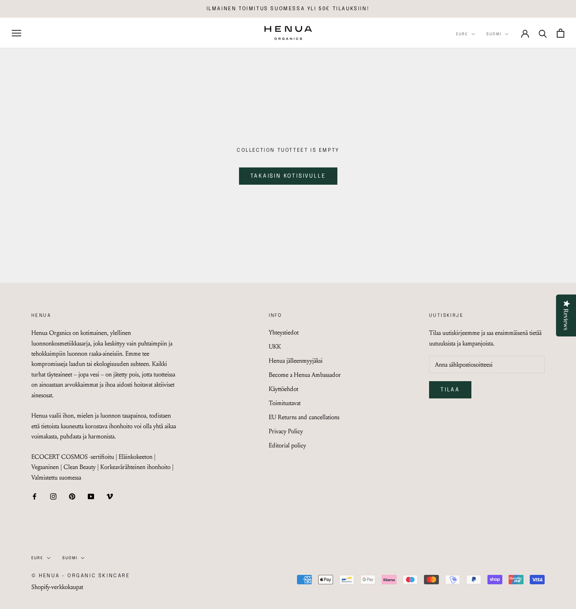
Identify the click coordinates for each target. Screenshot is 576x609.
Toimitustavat (285, 403)
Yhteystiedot (284, 332)
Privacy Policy (286, 431)
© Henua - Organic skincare (80, 575)
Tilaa (450, 390)
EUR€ (462, 34)
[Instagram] (53, 496)
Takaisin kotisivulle (288, 176)
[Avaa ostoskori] (560, 33)
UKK (275, 346)
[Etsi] (543, 33)
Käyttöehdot (283, 389)
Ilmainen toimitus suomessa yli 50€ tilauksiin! (288, 8)
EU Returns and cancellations (304, 417)
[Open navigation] (16, 32)
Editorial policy (287, 445)
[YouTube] (91, 496)
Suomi (494, 34)
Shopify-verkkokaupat (57, 587)
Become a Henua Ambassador (305, 374)
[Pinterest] (72, 496)
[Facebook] (34, 496)
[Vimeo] (110, 496)
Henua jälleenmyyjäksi (295, 360)
